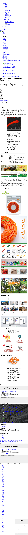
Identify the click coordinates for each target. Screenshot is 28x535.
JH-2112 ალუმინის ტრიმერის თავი (8, 422)
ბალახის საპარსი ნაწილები (22, 440)
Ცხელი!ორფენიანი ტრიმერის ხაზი (9, 70)
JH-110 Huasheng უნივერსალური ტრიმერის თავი (11, 414)
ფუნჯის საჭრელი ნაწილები (4, 440)
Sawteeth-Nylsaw (5, 42)
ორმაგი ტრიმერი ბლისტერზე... (8, 64)
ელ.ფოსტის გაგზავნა (3, 442)
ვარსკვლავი (6, 5)
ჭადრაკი (6, 11)
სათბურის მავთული (7, 17)
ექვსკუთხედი (6, 6)
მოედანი (4, 39)
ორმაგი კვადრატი (7, 10)
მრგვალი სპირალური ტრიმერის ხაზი (9, 73)
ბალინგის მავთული (6, 18)
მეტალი (6, 8)
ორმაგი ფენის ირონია (8, 15)
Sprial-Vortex (6, 7)
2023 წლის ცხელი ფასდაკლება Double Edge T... (11, 67)
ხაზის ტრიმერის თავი (11, 440)
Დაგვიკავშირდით (4, 29)
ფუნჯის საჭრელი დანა (8, 24)
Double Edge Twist (5, 48)
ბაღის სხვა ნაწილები (6, 59)
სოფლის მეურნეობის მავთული (7, 16)
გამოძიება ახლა (2, 431)
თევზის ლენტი (4, 53)
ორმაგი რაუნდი (7, 9)
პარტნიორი (4, 28)
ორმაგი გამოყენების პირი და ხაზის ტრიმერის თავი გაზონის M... (13, 411)
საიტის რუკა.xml (4, 426)
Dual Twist (4, 45)
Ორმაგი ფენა (7, 14)
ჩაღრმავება (4, 50)
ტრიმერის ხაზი (5, 3)
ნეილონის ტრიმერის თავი (13, 441)
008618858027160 (4, 435)
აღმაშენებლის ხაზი (6, 19)
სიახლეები (3, 25)
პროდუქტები (3, 33)
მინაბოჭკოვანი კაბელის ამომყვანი (9, 22)
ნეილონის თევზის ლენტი (6, 54)
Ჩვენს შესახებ (4, 26)
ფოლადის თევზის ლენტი (8, 21)
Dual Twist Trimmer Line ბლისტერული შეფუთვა (10, 419)
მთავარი (3, 2)
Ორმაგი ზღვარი (5, 47)
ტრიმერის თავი (16, 440)
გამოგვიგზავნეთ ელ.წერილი (4, 100)
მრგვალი (6, 4)
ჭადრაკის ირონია (7, 12)
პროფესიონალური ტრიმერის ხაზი (5, 441)
